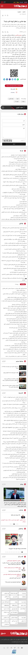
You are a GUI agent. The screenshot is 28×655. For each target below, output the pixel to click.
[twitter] (12, 79)
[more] (4, 361)
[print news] (3, 16)
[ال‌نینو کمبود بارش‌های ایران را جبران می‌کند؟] (23, 583)
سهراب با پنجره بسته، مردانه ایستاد (14, 571)
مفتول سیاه (24, 617)
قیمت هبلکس (6, 617)
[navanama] (25, 2)
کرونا (18, 99)
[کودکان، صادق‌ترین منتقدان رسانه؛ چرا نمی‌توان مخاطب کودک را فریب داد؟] (22, 386)
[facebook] (10, 79)
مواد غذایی (11, 99)
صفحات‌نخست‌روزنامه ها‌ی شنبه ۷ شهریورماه (17, 548)
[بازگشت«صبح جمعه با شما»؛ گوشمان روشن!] (22, 374)
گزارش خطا (13, 89)
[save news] (7, 15)
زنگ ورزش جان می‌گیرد (16, 515)
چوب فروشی (6, 593)
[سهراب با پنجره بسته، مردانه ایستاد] (23, 569)
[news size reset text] (5, 32)
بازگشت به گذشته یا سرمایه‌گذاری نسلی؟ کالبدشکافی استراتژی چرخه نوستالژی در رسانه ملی (10, 380)
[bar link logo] (3, 2)
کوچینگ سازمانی (14, 617)
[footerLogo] (18, 633)
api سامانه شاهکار (14, 593)
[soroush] (4, 79)
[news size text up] (3, 32)
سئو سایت (24, 593)
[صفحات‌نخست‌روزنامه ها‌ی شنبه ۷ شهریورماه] (14, 539)
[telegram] (15, 79)
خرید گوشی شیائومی (7, 597)
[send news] (5, 15)
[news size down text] (7, 32)
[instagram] (8, 648)
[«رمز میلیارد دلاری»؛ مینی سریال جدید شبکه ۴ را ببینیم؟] (22, 367)
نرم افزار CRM (14, 605)
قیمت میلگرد (6, 621)
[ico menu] (2, 6)
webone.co (6, 605)
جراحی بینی (15, 597)
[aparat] (19, 648)
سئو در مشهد (23, 605)
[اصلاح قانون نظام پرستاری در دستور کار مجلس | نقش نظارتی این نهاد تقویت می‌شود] (23, 562)
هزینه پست (23, 602)
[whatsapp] (18, 79)
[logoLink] (20, 6)
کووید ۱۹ (16, 101)
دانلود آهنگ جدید (5, 602)
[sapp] (22, 648)
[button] (18, 524)
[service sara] (21, 2)
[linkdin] (7, 79)
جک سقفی (24, 621)
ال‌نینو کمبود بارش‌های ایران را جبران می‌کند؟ (13, 582)
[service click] (14, 2)
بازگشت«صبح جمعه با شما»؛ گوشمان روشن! (10, 372)
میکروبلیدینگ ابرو (14, 612)
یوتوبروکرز (24, 597)
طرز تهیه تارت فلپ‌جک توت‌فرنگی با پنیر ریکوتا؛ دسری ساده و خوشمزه (13, 279)
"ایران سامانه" (18, 644)
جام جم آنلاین (18, 35)
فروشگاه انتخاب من (23, 610)
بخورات (16, 602)
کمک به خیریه (6, 609)
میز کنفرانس (6, 624)
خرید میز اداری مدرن (14, 622)
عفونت (23, 101)
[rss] (5, 648)
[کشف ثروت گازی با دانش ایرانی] (23, 576)
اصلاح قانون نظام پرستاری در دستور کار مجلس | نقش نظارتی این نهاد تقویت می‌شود (11, 563)
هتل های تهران (14, 609)
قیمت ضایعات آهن (6, 613)
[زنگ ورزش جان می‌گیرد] (24, 516)
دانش (24, 12)
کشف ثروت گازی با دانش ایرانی (15, 578)
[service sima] (18, 2)
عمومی (19, 12)
